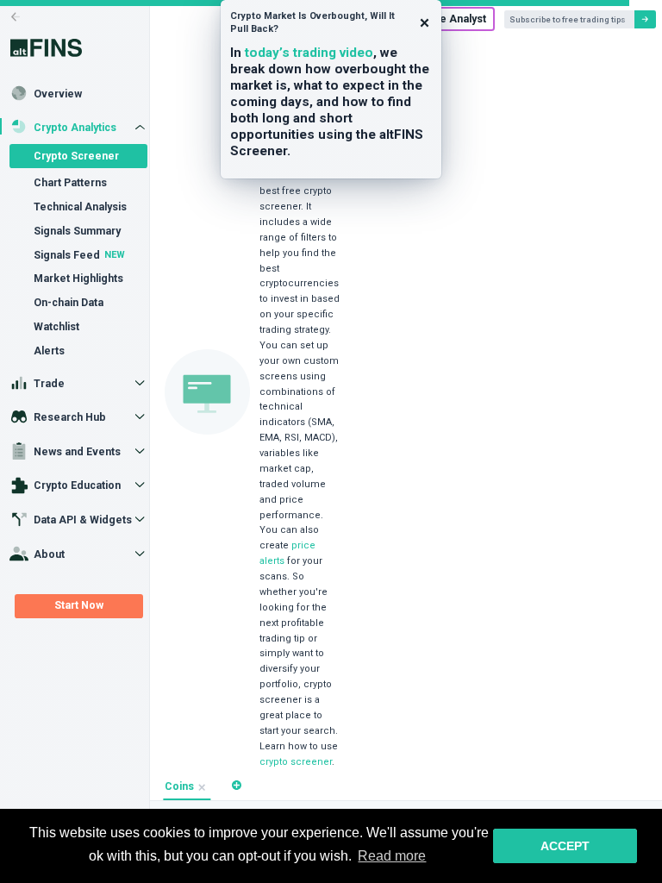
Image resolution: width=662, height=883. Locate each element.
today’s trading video (309, 52)
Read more (392, 856)
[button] (236, 785)
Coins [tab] (179, 786)
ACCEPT (565, 846)
